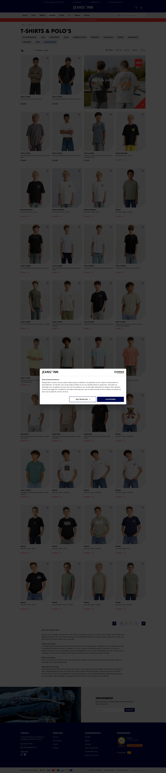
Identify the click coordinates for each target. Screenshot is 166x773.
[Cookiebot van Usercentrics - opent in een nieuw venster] (115, 372)
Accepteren (110, 399)
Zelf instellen (82, 399)
